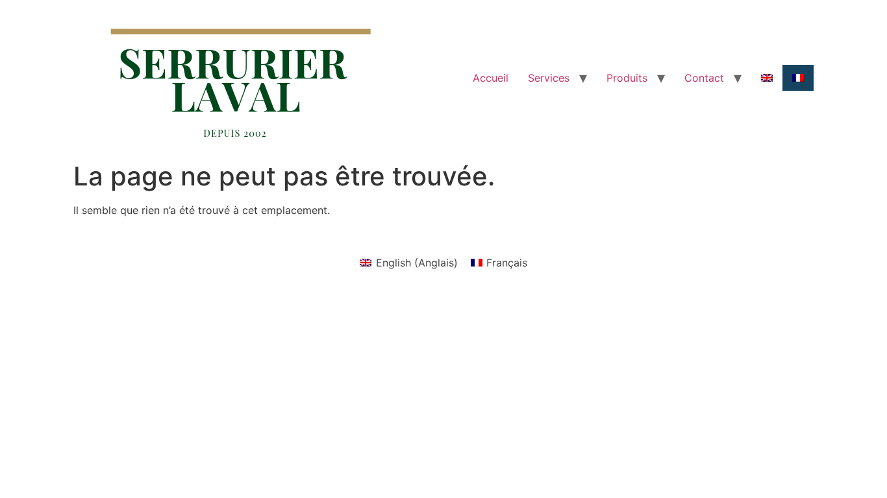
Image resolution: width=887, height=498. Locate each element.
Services (548, 77)
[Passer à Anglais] (766, 78)
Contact (704, 77)
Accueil (490, 77)
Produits (626, 77)
